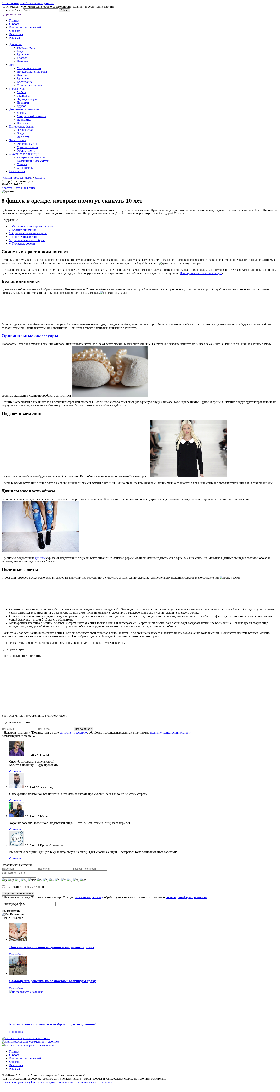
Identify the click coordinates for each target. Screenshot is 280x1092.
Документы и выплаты (24, 109)
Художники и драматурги (33, 160)
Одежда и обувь (27, 99)
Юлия (44, 816)
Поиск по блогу (12, 10)
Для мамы (15, 44)
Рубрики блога (11, 14)
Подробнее (16, 954)
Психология (17, 171)
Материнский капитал (31, 116)
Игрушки (23, 102)
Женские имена (27, 143)
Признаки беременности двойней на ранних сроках (51, 947)
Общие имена (26, 150)
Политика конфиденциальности (52, 1082)
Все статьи (16, 34)
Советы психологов (29, 85)
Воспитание (25, 82)
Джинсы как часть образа (27, 240)
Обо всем (23, 136)
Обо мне (14, 30)
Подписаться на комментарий (24, 886)
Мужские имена (27, 147)
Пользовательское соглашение (93, 1082)
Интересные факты (21, 126)
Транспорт (23, 95)
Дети (12, 64)
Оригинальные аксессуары (28, 233)
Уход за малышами (29, 68)
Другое (21, 106)
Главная (14, 20)
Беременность (26, 47)
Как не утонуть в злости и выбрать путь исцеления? (52, 1024)
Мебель (21, 92)
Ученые (22, 164)
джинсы (40, 558)
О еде (20, 133)
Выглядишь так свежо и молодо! (201, 273)
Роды (20, 51)
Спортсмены (25, 167)
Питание (22, 61)
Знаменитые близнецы (24, 154)
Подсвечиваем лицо (23, 236)
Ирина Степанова (51, 845)
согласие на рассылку (73, 732)
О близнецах (25, 130)
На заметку (24, 119)
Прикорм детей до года (32, 71)
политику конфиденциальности (170, 732)
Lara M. (45, 755)
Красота (22, 57)
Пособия (22, 123)
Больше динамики (22, 229)
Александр (47, 787)
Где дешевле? (17, 88)
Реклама (14, 37)
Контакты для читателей (25, 27)
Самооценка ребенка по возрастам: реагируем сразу (52, 981)
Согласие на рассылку (16, 1082)
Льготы (21, 112)
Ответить (15, 771)
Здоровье (23, 54)
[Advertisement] (116, 684)
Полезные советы (22, 243)
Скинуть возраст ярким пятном (31, 226)
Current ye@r (11, 904)
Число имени (17, 140)
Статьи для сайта (25, 187)
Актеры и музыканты (31, 157)
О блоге (14, 24)
